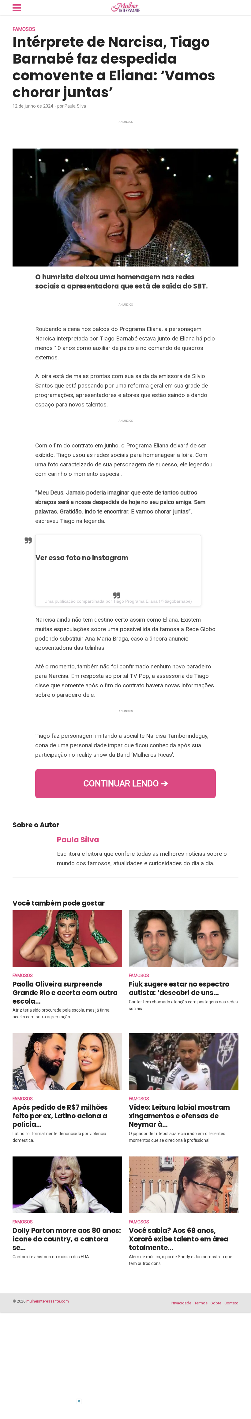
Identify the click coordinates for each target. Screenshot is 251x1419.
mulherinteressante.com (47, 1301)
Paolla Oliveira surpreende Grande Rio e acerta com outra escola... (65, 993)
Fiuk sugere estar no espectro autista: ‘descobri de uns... (179, 989)
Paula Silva (75, 106)
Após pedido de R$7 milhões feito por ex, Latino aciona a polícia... (60, 1116)
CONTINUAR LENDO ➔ (125, 783)
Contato (231, 1303)
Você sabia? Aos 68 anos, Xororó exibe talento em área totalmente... (178, 1239)
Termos (201, 1303)
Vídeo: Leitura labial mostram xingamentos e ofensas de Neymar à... (179, 1116)
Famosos (24, 29)
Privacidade (181, 1303)
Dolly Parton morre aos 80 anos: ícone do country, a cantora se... (67, 1239)
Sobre (216, 1303)
